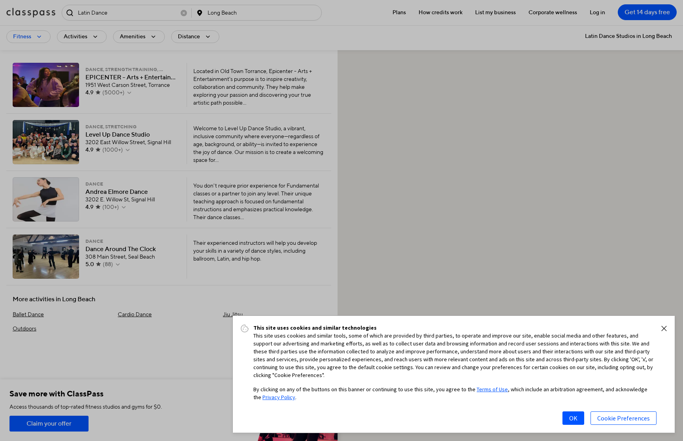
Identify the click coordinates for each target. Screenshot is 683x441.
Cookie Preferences (623, 418)
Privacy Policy (278, 397)
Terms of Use (492, 389)
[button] (664, 328)
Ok (573, 418)
